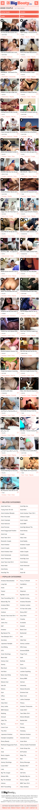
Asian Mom (28, 741)
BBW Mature (9, 710)
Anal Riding (9, 647)
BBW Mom (9, 758)
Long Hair (24, 116)
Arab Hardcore (5, 523)
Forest (28, 724)
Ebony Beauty (9, 741)
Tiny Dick (9, 731)
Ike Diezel (13, 315)
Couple (4, 37)
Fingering (30, 116)
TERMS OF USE (6, 808)
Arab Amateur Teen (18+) (27, 513)
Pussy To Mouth (28, 580)
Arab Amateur (5, 544)
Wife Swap (28, 647)
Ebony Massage (28, 762)
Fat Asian (9, 678)
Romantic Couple (6, 541)
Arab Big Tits (5, 572)
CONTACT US (33, 808)
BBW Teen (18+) (28, 783)
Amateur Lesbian (28, 605)
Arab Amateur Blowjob (7, 513)
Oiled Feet (28, 640)
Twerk (9, 699)
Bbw (13, 156)
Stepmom (28, 591)
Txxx (22, 194)
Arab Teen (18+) (6, 537)
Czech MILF (9, 765)
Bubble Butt (28, 720)
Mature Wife (9, 776)
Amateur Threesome (28, 706)
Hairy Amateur (28, 786)
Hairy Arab (23, 537)
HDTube (4, 373)
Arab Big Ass (24, 506)
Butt (28, 587)
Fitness (28, 703)
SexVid (4, 94)
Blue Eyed (9, 668)
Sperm (9, 619)
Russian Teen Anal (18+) (9, 615)
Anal (9, 236)
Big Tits (33, 37)
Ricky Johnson (6, 375)
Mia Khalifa (5, 76)
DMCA (23, 808)
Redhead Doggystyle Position (9, 745)
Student (28, 626)
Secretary (9, 640)
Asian (9, 587)
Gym (9, 692)
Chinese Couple (24, 516)
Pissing (28, 727)
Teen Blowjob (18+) (9, 636)
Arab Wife (23, 548)
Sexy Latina (9, 706)
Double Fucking (28, 598)
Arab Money (23, 530)
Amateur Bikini (9, 605)
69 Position (28, 752)
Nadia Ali (4, 276)
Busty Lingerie (9, 755)
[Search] (36, 3)
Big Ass (27, 37)
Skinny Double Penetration (28, 745)
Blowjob (24, 236)
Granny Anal (9, 661)
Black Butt (9, 657)
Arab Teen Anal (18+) (7, 562)
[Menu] (3, 3)
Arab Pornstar (5, 527)
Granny (9, 664)
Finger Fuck (28, 654)
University (28, 685)
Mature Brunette (28, 689)
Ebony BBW (28, 678)
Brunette (27, 256)
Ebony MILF (28, 612)
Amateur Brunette (28, 601)
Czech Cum (9, 727)
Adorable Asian (28, 738)
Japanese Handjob (9, 643)
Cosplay (28, 619)
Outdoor (9, 612)
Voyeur (9, 591)
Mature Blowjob (28, 717)
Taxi (9, 748)
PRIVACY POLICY (15, 808)
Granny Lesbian (28, 643)
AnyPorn (4, 34)
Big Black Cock (28, 594)
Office (9, 696)
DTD (9, 650)
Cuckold (14, 395)
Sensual (9, 717)
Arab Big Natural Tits (26, 527)
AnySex (4, 214)
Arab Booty (4, 569)
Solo (28, 636)
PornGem (4, 393)
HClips (23, 54)
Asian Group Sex (28, 748)
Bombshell (28, 633)
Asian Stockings (9, 654)
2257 (27, 808)
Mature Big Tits (9, 601)
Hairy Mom (9, 703)
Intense (9, 783)
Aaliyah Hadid (5, 256)
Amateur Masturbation (9, 580)
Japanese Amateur (9, 734)
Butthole (28, 661)
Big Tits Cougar (9, 772)
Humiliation (28, 584)
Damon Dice (5, 96)
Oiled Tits (9, 720)
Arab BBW (23, 523)
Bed (28, 758)
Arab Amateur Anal (6, 551)
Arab (23, 37)
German (28, 682)
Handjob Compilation (9, 738)
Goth (28, 657)
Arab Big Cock (24, 558)
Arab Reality (23, 541)
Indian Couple (24, 551)
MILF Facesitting (9, 786)
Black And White (9, 675)
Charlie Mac (12, 76)
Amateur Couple (25, 544)
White (9, 594)
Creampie (34, 256)
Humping (28, 731)
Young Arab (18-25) (7, 509)
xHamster (24, 234)
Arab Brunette (24, 555)
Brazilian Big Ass (28, 776)
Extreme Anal (28, 692)
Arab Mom (23, 509)
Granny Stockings (9, 762)
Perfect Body (28, 675)
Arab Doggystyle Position (8, 530)
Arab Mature (24, 562)
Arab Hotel (4, 565)
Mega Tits (28, 755)
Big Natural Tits (9, 633)
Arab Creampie (5, 520)
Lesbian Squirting (28, 671)
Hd (22, 156)
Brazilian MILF (28, 765)
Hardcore (9, 37)
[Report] (18, 35)
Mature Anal (9, 682)
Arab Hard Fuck (5, 506)
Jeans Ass (9, 622)
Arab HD (22, 572)
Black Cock (28, 696)
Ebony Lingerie (28, 779)
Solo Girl (9, 685)
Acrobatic (28, 622)
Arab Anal (4, 534)
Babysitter (34, 395)
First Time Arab (5, 516)
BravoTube (5, 174)
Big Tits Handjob (9, 779)
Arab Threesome (6, 558)
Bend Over (28, 629)
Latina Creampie (28, 699)
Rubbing (9, 713)
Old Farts (28, 772)
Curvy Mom (9, 608)
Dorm (28, 664)
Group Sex (28, 668)
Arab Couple (24, 520)
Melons (9, 689)
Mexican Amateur (28, 734)
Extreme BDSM (28, 650)
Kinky (28, 769)
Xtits (22, 34)
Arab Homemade (6, 555)
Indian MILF (28, 710)
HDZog (3, 353)
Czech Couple (5, 548)
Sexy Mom (28, 615)
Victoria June (5, 315)
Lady (9, 769)
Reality (16, 136)
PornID (4, 313)
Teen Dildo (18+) (28, 713)
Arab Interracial (24, 565)
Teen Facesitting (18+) (9, 598)
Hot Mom (9, 671)
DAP (9, 626)
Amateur (24, 56)
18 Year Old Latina (28, 608)
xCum (22, 154)
